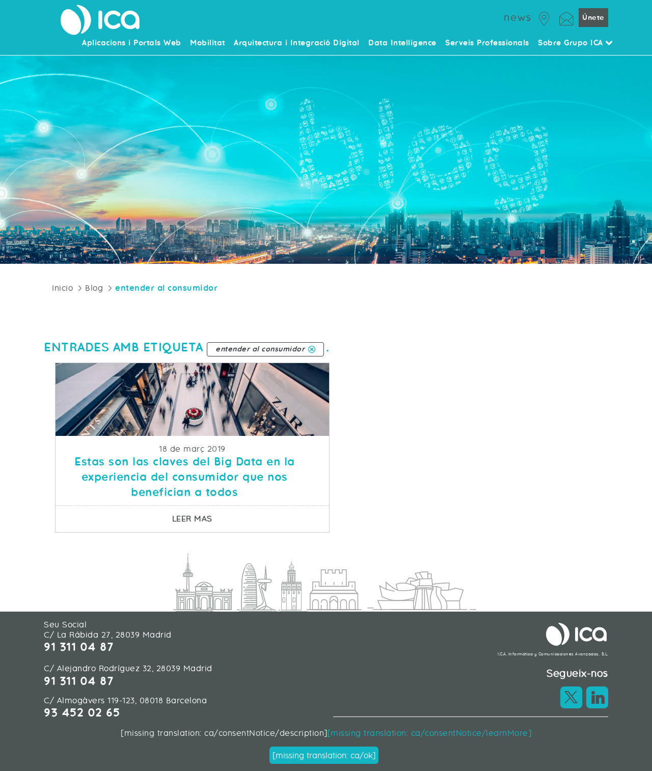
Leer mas (250, 518)
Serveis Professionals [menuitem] (487, 43)
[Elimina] (311, 349)
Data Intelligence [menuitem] (402, 43)
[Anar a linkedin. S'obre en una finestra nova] (597, 697)
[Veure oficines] (544, 17)
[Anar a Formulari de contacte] (566, 17)
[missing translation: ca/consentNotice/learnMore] (430, 733)
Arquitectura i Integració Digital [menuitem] (297, 43)
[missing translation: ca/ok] (324, 755)
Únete (593, 17)
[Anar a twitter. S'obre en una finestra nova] (571, 697)
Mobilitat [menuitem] (207, 43)
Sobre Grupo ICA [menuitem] (572, 43)
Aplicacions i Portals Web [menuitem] (131, 43)
